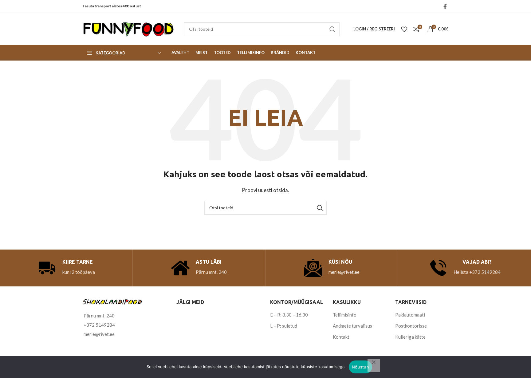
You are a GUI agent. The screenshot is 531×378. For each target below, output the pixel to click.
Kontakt (341, 337)
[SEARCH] (332, 29)
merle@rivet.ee (344, 272)
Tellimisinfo (344, 314)
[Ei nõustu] (374, 365)
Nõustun (360, 366)
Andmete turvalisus (352, 326)
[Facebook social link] (445, 6)
